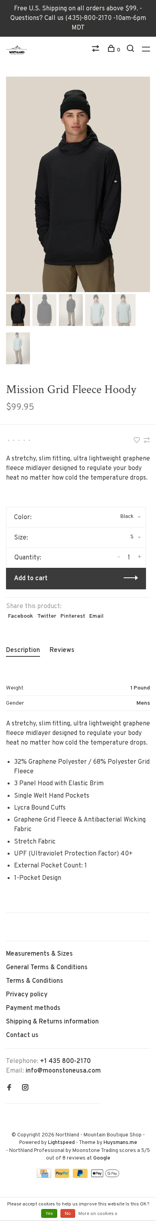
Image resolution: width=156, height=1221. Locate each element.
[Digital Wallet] (105, 1176)
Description (23, 650)
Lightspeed (61, 1143)
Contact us (22, 1035)
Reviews (62, 650)
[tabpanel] (78, 184)
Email (96, 616)
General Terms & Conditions (47, 968)
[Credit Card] (45, 1176)
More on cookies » (97, 1214)
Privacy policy (27, 995)
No (68, 1214)
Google (101, 1158)
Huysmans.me (120, 1143)
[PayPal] (63, 1176)
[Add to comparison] (147, 441)
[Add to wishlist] (138, 441)
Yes (49, 1214)
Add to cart (31, 579)
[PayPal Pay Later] (81, 1176)
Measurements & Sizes (39, 954)
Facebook (20, 616)
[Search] (131, 50)
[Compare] (96, 50)
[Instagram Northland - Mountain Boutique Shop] (25, 1089)
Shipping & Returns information (52, 1022)
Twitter (46, 616)
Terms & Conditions (34, 981)
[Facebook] (9, 1089)
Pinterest (72, 616)
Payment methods (33, 1008)
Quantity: (27, 558)
